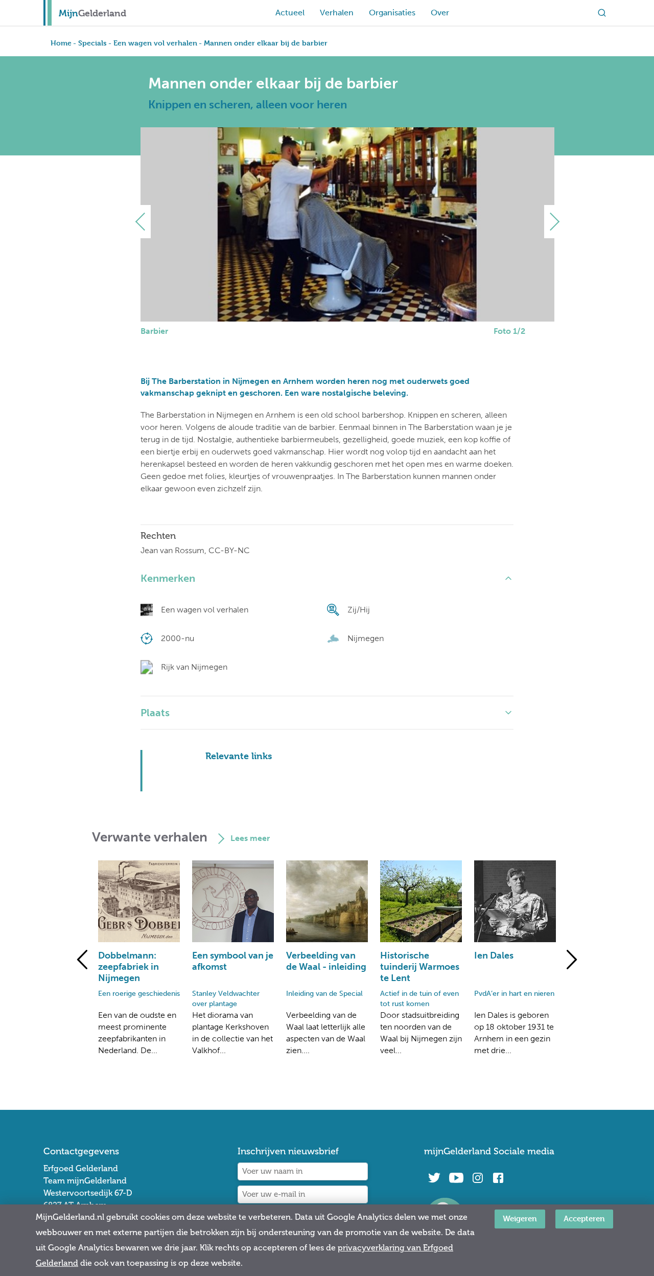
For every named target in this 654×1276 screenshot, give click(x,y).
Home (61, 42)
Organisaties (392, 12)
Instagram (478, 1178)
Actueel (290, 12)
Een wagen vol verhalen (155, 42)
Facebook (498, 1178)
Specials (92, 42)
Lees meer (250, 838)
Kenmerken (168, 578)
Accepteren (584, 1218)
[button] (144, 221)
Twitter (434, 1178)
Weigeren (520, 1218)
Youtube (456, 1178)
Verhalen (337, 12)
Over (440, 12)
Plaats (155, 713)
